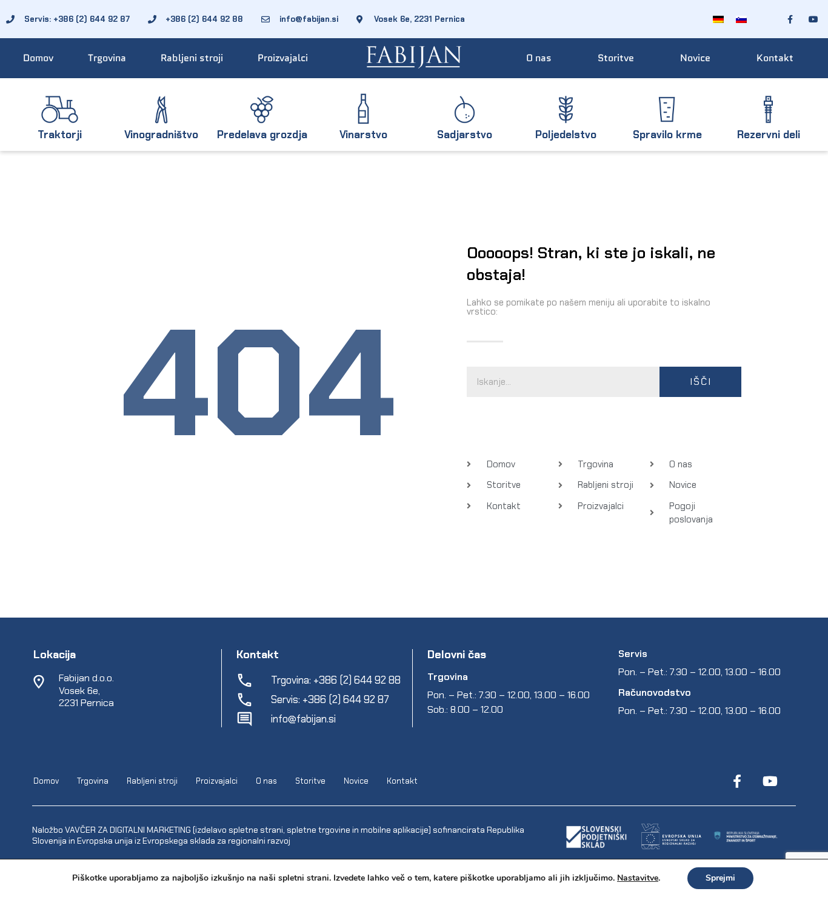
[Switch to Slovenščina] (741, 19)
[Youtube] (769, 781)
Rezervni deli (768, 134)
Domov (38, 58)
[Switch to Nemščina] (718, 19)
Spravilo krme (667, 134)
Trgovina (107, 58)
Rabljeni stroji (192, 58)
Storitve (616, 58)
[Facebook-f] (737, 781)
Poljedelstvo (565, 134)
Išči (701, 381)
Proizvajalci (283, 58)
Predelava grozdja (262, 134)
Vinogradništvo (161, 134)
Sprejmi (720, 878)
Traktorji (60, 134)
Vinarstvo (363, 134)
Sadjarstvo (464, 134)
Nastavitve (637, 878)
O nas (539, 58)
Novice (695, 58)
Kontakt (774, 58)
